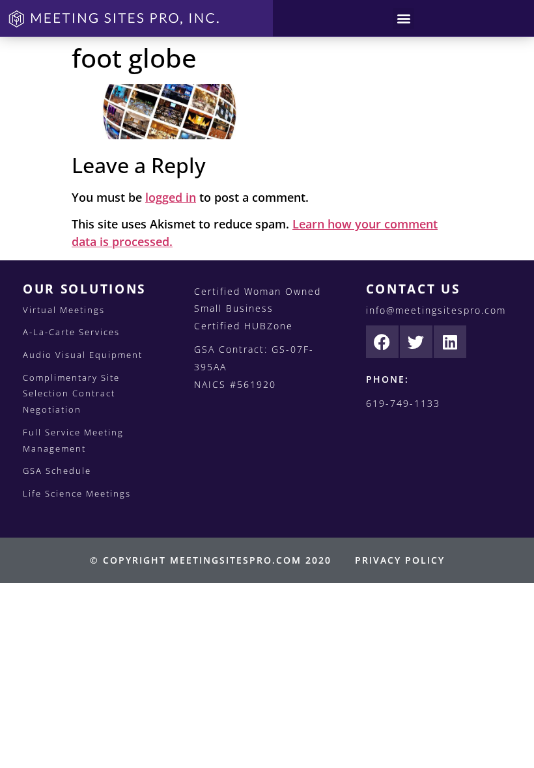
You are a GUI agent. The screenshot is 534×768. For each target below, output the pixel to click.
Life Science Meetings (77, 493)
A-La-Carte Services (71, 332)
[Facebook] (382, 341)
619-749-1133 (403, 403)
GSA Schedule (57, 470)
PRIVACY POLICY (400, 560)
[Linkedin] (450, 341)
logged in (170, 197)
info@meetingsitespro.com (436, 310)
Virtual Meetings (64, 310)
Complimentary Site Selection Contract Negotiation (71, 393)
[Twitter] (416, 341)
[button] (403, 18)
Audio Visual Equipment (83, 355)
